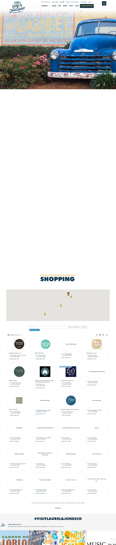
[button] (71, 296)
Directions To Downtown (72, 2)
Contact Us (62, 502)
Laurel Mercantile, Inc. (67, 380)
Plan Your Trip (87, 6)
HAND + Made (13, 380)
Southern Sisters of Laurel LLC (70, 409)
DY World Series (45, 2)
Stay (71, 6)
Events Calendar (44, 502)
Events (44, 6)
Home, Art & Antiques (34, 329)
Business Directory (36, 502)
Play (77, 6)
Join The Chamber (80, 502)
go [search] (84, 327)
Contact (83, 2)
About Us (54, 2)
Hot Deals (50, 502)
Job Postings (56, 502)
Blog (54, 6)
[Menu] (104, 3)
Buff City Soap (39, 353)
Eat (59, 6)
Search (90, 2)
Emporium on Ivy (92, 353)
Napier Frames (13, 409)
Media (61, 2)
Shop (65, 6)
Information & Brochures (70, 502)
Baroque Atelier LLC (15, 353)
